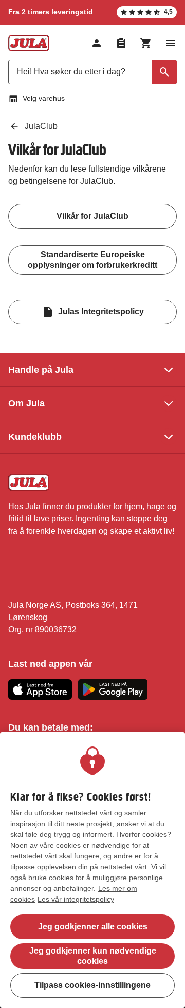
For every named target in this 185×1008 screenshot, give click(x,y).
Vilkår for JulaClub (92, 216)
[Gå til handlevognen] (146, 43)
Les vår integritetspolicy (76, 899)
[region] (92, 870)
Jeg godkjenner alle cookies (92, 926)
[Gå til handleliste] (121, 43)
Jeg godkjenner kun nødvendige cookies (92, 955)
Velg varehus (44, 98)
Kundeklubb (35, 437)
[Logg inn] (96, 43)
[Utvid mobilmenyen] (170, 43)
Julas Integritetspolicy (101, 311)
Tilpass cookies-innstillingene (92, 985)
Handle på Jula (40, 370)
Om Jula (26, 403)
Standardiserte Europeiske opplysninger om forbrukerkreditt (92, 259)
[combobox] (92, 72)
